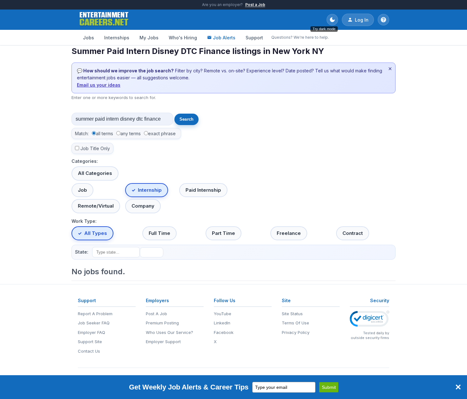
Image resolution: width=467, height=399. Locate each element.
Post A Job (156, 313)
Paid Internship (203, 190)
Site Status (292, 313)
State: (81, 252)
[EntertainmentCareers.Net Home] (104, 20)
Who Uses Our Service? (169, 332)
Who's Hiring (183, 37)
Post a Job (255, 4)
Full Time (159, 233)
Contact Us (89, 351)
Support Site (90, 341)
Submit (329, 387)
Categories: (84, 161)
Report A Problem (95, 313)
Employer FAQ (91, 332)
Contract (352, 233)
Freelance (289, 233)
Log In (362, 20)
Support (254, 37)
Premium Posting (162, 322)
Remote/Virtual (96, 206)
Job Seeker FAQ (94, 322)
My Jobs (149, 37)
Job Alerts (224, 37)
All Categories (95, 173)
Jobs (88, 37)
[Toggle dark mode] (332, 19)
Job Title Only (95, 148)
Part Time (223, 233)
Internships (116, 37)
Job (82, 190)
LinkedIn (222, 322)
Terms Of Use (295, 322)
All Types (95, 233)
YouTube (222, 313)
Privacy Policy (295, 332)
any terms (130, 133)
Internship (150, 190)
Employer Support (163, 341)
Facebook (224, 332)
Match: (82, 133)
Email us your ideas (98, 85)
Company (143, 206)
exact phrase (162, 133)
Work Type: (84, 221)
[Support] (383, 19)
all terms (104, 133)
